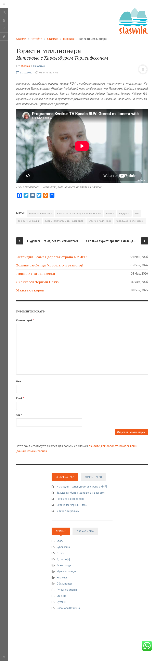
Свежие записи (65, 476)
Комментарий (25, 320)
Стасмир (61, 596)
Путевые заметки (67, 589)
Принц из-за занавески (35, 274)
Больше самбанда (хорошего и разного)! (49, 265)
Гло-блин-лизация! (29, 220)
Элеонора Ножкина (68, 608)
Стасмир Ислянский (100, 220)
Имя (19, 381)
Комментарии (93, 476)
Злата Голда (64, 565)
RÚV (137, 213)
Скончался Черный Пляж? (37, 282)
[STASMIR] (133, 21)
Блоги (60, 541)
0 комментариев (48, 72)
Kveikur (110, 213)
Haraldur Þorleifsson (40, 213)
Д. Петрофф (63, 559)
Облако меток (85, 531)
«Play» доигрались (68, 511)
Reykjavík (124, 213)
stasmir (25, 66)
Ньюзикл (39, 66)
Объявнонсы (64, 583)
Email (20, 398)
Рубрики (61, 531)
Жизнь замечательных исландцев (64, 220)
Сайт (19, 414)
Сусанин (61, 602)
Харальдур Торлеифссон (130, 220)
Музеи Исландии (67, 571)
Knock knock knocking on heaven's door (79, 213)
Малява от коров (30, 290)
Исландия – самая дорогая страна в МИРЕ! (51, 257)
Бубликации (63, 547)
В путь (60, 553)
